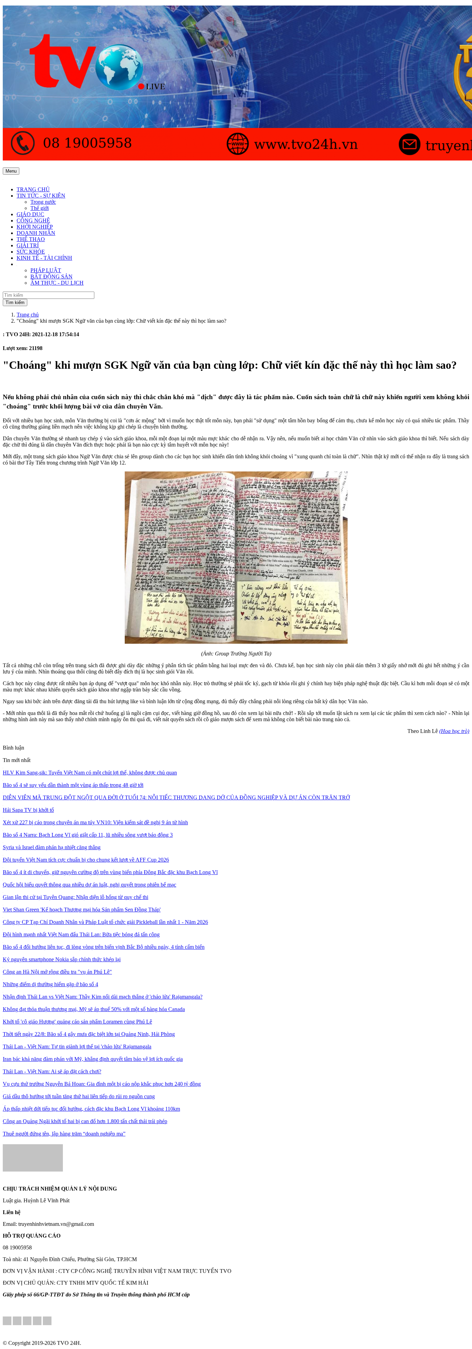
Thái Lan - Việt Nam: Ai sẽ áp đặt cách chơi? (52, 1071)
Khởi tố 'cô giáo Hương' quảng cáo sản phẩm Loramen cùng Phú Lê (77, 1022)
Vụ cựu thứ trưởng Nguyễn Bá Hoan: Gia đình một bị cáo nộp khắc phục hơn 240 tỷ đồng (102, 1084)
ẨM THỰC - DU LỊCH (57, 283)
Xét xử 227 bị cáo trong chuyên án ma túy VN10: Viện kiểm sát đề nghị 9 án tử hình (95, 822)
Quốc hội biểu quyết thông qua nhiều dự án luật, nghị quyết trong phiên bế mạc (89, 885)
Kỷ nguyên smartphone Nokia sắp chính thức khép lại (62, 959)
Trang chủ (28, 315)
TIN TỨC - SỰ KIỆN (41, 196)
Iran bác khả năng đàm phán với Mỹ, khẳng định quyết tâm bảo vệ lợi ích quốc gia (93, 1059)
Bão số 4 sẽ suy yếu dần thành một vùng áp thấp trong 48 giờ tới (73, 785)
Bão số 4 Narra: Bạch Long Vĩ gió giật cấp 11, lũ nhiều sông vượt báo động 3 (88, 835)
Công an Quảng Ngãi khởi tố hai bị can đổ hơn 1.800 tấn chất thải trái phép (85, 1121)
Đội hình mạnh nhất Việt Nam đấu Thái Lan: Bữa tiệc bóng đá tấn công (81, 934)
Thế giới (39, 208)
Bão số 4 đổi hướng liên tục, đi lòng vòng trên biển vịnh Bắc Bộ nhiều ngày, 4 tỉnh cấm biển (104, 947)
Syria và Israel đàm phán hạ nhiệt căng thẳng (52, 847)
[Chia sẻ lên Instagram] (37, 1321)
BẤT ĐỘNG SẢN (51, 276)
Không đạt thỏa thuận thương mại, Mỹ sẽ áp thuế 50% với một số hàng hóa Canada (94, 1009)
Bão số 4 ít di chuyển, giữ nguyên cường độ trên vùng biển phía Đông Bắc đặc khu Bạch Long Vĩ (110, 872)
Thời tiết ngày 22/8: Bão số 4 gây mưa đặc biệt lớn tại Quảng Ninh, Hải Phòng (89, 1034)
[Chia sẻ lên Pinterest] (27, 1321)
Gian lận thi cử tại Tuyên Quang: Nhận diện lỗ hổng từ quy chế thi (75, 897)
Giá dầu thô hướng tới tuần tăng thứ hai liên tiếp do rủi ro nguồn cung (79, 1096)
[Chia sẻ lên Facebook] (7, 1321)
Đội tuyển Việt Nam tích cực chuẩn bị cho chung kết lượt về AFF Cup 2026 (86, 860)
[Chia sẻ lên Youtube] (47, 1321)
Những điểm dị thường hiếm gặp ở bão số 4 (50, 984)
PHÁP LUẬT (45, 270)
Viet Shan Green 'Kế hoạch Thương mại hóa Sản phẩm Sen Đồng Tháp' (82, 909)
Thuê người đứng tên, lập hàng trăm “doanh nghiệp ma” (64, 1134)
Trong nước (43, 202)
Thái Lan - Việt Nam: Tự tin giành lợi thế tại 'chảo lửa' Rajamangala (77, 1046)
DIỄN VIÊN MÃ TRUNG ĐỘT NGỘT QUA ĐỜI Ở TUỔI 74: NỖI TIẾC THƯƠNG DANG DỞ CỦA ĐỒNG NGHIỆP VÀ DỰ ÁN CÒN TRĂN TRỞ (176, 797)
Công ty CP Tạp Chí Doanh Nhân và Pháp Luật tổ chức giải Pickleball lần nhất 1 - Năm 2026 (105, 922)
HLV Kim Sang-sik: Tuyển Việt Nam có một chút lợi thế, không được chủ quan (90, 773)
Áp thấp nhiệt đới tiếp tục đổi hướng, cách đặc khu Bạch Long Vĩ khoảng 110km (91, 1109)
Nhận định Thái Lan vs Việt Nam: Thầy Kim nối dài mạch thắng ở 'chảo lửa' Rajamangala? (102, 997)
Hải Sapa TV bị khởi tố (28, 810)
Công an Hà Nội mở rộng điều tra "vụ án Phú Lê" (57, 972)
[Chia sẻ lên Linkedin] (17, 1321)
